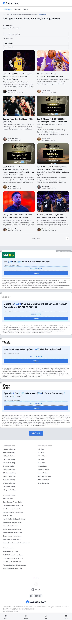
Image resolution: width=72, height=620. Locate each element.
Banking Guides (43, 473)
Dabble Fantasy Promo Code (13, 505)
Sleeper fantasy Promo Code (13, 512)
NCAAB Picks (42, 456)
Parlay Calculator (43, 483)
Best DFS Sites (8, 499)
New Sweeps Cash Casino (12, 539)
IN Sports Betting (9, 480)
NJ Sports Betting (9, 456)
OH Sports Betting (9, 487)
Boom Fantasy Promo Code (12, 502)
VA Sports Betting (9, 476)
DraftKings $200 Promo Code (13, 558)
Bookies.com (8, 25)
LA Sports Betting (9, 483)
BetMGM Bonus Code (10, 551)
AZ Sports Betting (9, 470)
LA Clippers (8, 9)
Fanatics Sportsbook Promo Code (14, 565)
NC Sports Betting (9, 490)
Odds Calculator (43, 480)
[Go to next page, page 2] (67, 238)
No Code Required (36, 268)
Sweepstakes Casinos (10, 526)
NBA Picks (41, 453)
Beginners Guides (44, 470)
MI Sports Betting (9, 463)
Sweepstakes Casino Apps (12, 536)
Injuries (25, 9)
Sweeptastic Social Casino (12, 522)
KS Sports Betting (9, 453)
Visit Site (36, 273)
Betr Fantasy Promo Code (12, 509)
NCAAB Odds (42, 466)
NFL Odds (41, 459)
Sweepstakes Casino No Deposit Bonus (16, 543)
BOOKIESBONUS (36, 314)
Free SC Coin (7, 516)
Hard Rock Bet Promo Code (12, 568)
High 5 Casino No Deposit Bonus (14, 519)
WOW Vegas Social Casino (12, 529)
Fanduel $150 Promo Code (12, 562)
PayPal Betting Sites (44, 476)
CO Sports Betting (9, 473)
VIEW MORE (36, 433)
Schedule (18, 9)
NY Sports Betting (9, 449)
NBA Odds (41, 463)
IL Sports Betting (8, 466)
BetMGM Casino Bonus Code (13, 555)
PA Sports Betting (9, 459)
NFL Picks (41, 449)
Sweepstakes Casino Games (12, 533)
